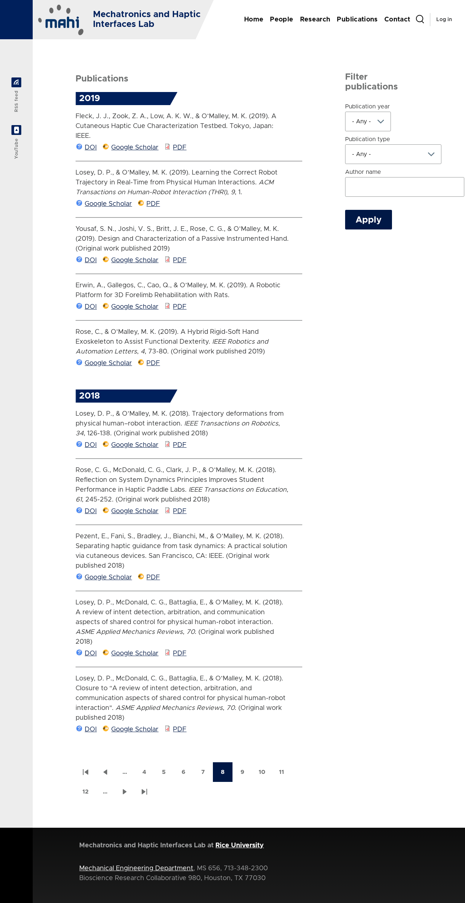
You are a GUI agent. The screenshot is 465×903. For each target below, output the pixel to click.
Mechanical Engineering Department (136, 868)
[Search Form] (420, 19)
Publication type (367, 139)
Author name (363, 172)
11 (285, 774)
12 (88, 794)
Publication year (367, 106)
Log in (444, 19)
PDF (179, 147)
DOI (91, 147)
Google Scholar (134, 147)
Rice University (239, 845)
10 (265, 774)
